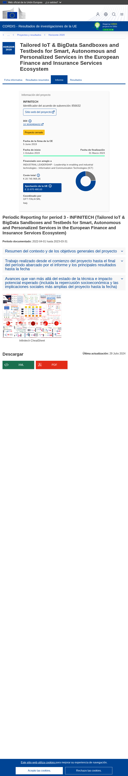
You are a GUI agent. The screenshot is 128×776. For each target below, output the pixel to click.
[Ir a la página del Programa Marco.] (8, 48)
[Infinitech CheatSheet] (32, 316)
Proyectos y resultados (29, 35)
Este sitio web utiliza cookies (38, 762)
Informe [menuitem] (59, 80)
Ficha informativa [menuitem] (13, 80)
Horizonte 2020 (56, 35)
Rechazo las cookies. (89, 770)
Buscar (114, 14)
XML (21, 364)
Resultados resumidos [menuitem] (37, 80)
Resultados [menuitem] (76, 80)
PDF (54, 364)
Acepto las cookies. (39, 770)
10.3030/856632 (31, 124)
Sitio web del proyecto (38, 112)
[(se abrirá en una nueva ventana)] (14, 13)
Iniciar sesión (98, 14)
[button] (106, 14)
